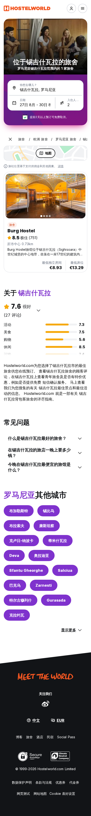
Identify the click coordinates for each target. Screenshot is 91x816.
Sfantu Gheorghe (26, 570)
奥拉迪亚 (41, 555)
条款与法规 (43, 782)
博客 (19, 737)
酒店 (39, 737)
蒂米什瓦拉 (57, 540)
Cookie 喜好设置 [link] (62, 794)
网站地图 (40, 794)
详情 (60, 166)
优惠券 (60, 782)
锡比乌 (48, 510)
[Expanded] (10, 139)
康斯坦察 (46, 525)
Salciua (65, 570)
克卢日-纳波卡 (21, 540)
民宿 (50, 737)
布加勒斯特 (18, 510)
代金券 (74, 782)
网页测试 (23, 794)
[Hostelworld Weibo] (45, 703)
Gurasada (56, 600)
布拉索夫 (16, 525)
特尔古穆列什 (20, 600)
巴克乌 (15, 585)
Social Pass (66, 737)
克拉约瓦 (16, 615)
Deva (14, 555)
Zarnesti (43, 585)
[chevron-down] (38, 310)
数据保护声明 (22, 782)
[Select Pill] (71, 8)
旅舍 (12, 225)
